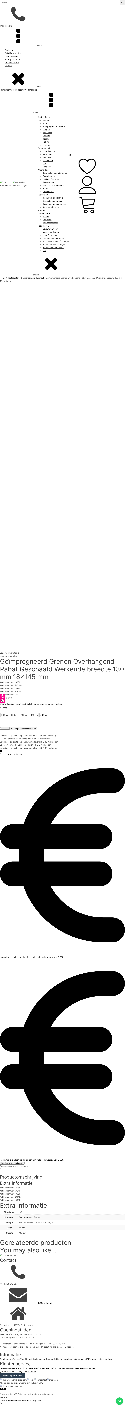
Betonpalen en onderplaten (55, 173)
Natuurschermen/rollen (53, 185)
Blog (110, 1359)
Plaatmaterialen (45, 148)
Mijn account (19, 90)
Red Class (47, 132)
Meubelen (47, 219)
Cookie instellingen (9, 1391)
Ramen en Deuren (51, 207)
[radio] (4, 715)
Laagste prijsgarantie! (46, 1359)
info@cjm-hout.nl (44, 1303)
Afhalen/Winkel (12, 62)
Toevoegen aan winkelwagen (23, 729)
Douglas (46, 129)
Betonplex (47, 154)
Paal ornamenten (50, 222)
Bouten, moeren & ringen (54, 244)
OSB (44, 163)
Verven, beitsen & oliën (53, 247)
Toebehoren (48, 191)
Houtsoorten (43, 120)
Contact (8, 65)
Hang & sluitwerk (50, 235)
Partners (9, 50)
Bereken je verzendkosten (12, 1163)
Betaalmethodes (7, 1368)
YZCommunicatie (16, 1397)
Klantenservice (6, 90)
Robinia (46, 139)
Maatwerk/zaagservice (18, 1371)
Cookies (4, 1400)
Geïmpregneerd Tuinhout (54, 126)
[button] (1, 1172)
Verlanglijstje (31, 90)
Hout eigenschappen (65, 1359)
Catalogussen (6, 1359)
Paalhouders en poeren (53, 238)
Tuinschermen (49, 176)
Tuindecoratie (44, 213)
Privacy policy (36, 1400)
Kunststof (47, 167)
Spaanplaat (48, 160)
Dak (44, 250)
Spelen (46, 216)
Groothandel (81, 1359)
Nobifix (46, 142)
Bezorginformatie (13, 59)
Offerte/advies (11, 56)
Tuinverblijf (43, 195)
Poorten (46, 188)
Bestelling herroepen (12, 1375)
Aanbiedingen (44, 117)
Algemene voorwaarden (19, 1400)
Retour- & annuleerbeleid (73, 1368)
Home (2, 278)
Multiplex (47, 157)
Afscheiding (43, 170)
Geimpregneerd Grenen (29, 1217)
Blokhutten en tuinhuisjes (54, 198)
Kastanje (46, 135)
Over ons (104, 1359)
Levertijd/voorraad (53, 1368)
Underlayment (49, 151)
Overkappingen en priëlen (54, 204)
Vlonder (41, 210)
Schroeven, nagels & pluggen (56, 241)
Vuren (45, 123)
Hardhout (47, 145)
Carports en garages (52, 201)
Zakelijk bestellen (13, 53)
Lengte (3, 707)
